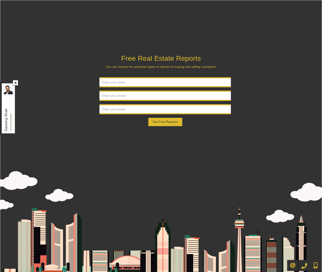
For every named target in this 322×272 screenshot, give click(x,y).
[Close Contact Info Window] (15, 83)
